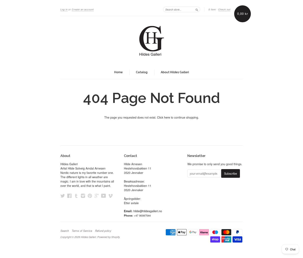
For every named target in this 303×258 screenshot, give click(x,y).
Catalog (142, 72)
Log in (64, 9)
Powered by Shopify (108, 237)
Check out (224, 9)
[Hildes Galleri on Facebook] (69, 195)
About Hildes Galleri (175, 72)
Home (118, 72)
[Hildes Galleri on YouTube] (103, 195)
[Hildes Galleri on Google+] (96, 195)
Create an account (83, 9)
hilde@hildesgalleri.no (147, 211)
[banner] (151, 40)
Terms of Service (82, 230)
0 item (212, 9)
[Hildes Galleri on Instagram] (83, 195)
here (167, 117)
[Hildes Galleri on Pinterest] (90, 195)
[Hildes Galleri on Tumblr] (76, 195)
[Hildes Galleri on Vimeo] (110, 195)
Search (64, 230)
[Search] (197, 9)
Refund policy (103, 230)
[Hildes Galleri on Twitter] (62, 195)
